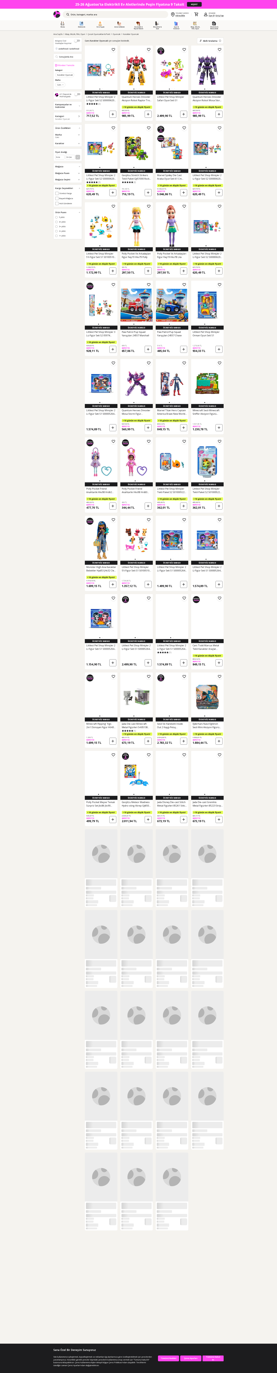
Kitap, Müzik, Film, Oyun (75, 34)
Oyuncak (116, 34)
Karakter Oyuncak (131, 34)
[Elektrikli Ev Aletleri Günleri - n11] (138, 4)
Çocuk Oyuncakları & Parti (99, 34)
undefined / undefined (68, 48)
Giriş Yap (219, 15)
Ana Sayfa (57, 34)
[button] (100, 89)
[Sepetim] (196, 14)
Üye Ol (212, 15)
